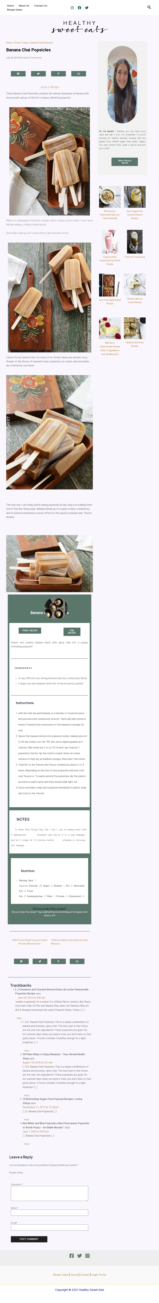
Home (10, 5)
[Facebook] (79, 7)
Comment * (17, 1184)
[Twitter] (87, 7)
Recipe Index (14, 9)
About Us (24, 5)
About (74, 1274)
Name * (14, 1208)
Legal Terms (99, 1274)
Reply (19, 1018)
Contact (84, 1274)
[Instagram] (72, 7)
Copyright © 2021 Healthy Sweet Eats (79, 1289)
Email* (14, 1223)
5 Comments (35, 57)
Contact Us (40, 5)
